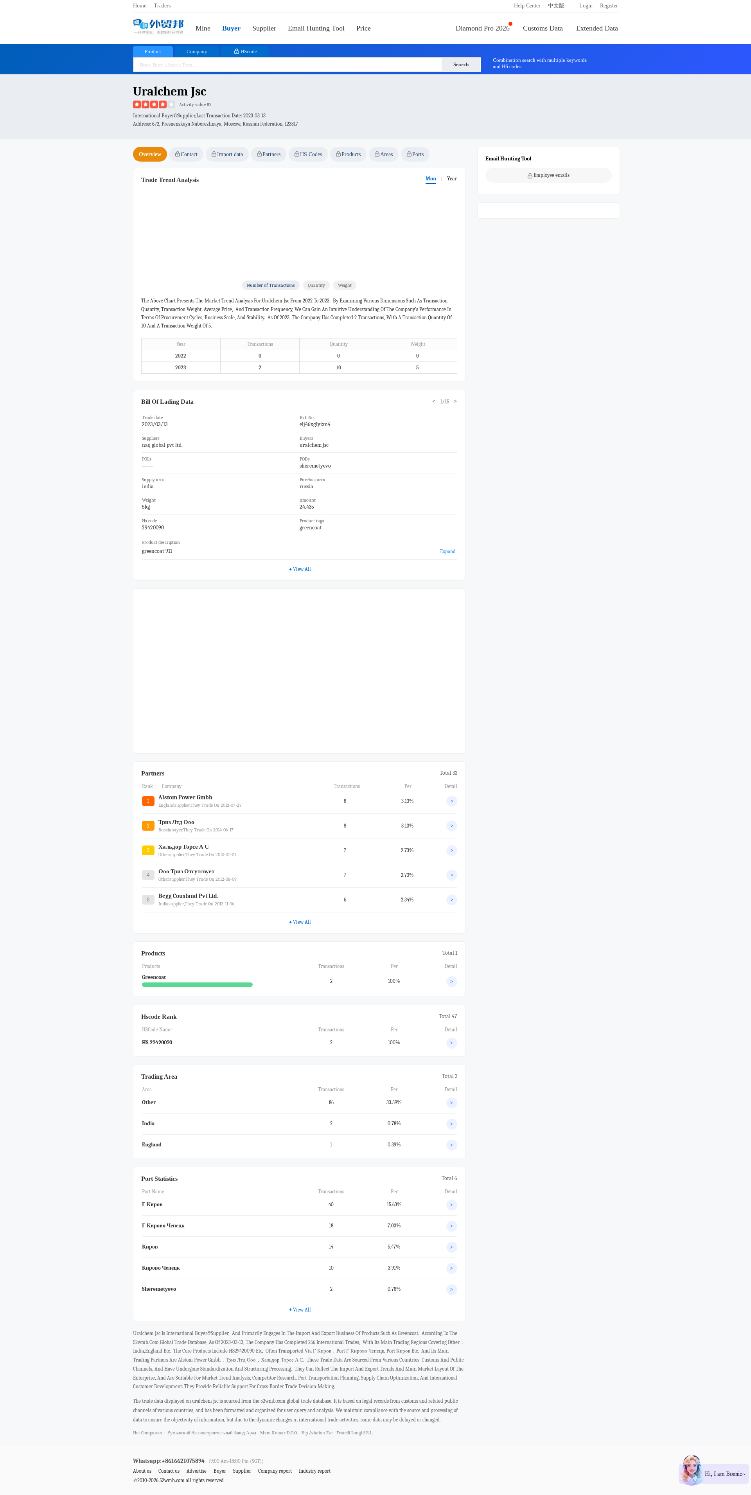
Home (139, 6)
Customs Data (543, 28)
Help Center (527, 6)
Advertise (197, 1471)
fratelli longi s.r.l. (354, 1433)
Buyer (231, 28)
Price (363, 28)
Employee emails (552, 175)
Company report (275, 1471)
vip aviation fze (317, 1433)
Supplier (264, 28)
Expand (448, 551)
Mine (203, 28)
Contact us (169, 1471)
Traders (162, 6)
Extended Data (597, 28)
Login (586, 6)
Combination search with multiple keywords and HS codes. (540, 63)
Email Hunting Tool (316, 28)
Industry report (315, 1471)
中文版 (556, 6)
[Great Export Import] (158, 27)
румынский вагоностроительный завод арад (211, 1433)
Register (609, 6)
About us (142, 1471)
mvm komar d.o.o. (279, 1433)
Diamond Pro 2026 (483, 28)
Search (461, 64)
